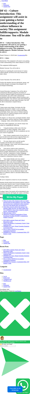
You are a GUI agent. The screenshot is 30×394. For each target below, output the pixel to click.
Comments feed (7, 279)
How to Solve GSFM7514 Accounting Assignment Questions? (13, 230)
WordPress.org (7, 281)
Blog (4, 3)
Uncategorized (21, 55)
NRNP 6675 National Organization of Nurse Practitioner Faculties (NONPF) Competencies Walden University (15, 216)
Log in (5, 276)
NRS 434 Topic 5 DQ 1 (9, 213)
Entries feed (6, 278)
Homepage (6, 5)
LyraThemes (18, 291)
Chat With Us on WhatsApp (15, 389)
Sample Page (6, 6)
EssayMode (5, 0)
